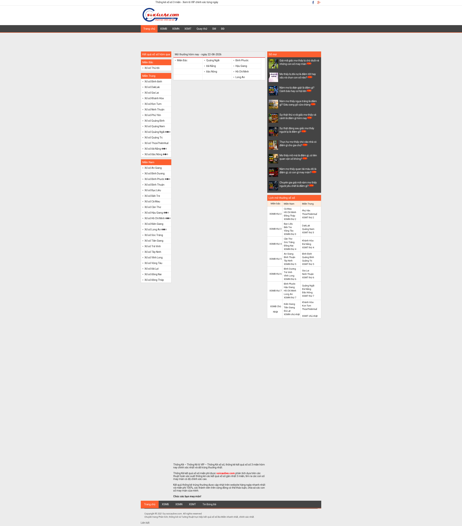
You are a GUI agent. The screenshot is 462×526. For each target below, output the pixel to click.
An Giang (288, 253)
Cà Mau (288, 208)
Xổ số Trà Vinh (153, 246)
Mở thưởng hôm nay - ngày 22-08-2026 (198, 54)
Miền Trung (148, 76)
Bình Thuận (289, 257)
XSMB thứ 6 (275, 273)
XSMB (163, 28)
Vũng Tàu (288, 230)
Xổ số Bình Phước (155, 179)
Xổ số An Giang (153, 167)
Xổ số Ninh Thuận (154, 109)
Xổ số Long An (153, 229)
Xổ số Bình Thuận (154, 184)
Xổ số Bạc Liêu (153, 190)
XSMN (175, 28)
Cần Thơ (288, 238)
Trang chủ (149, 28)
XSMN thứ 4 (290, 249)
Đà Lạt (287, 311)
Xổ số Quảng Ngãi (155, 131)
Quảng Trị (307, 260)
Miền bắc (275, 203)
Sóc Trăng (289, 242)
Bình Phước (242, 60)
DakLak (306, 225)
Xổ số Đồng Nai (153, 274)
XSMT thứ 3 (308, 232)
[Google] (313, 2)
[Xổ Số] (161, 21)
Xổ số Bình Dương (155, 173)
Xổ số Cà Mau (152, 201)
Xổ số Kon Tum (153, 103)
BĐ (223, 28)
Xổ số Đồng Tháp (154, 279)
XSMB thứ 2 (275, 213)
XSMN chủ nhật (292, 314)
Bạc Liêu (288, 223)
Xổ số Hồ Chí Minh (155, 218)
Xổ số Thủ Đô (152, 67)
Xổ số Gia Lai (152, 92)
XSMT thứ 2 (308, 217)
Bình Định (307, 253)
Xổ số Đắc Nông (154, 154)
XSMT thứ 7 (308, 296)
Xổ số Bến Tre (152, 195)
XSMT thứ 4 (308, 247)
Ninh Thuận (308, 274)
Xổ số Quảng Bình (155, 120)
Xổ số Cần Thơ (153, 207)
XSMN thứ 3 (290, 234)
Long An (240, 77)
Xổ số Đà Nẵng (153, 148)
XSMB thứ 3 (275, 228)
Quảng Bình (308, 257)
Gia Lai (305, 270)
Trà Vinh (288, 272)
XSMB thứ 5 (275, 258)
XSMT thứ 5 (308, 264)
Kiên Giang (289, 304)
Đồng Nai (288, 245)
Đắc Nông (211, 71)
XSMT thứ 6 (308, 277)
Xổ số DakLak (152, 87)
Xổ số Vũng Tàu (153, 263)
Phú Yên (306, 210)
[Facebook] (319, 2)
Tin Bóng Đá (209, 504)
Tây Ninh (288, 260)
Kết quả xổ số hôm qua (156, 54)
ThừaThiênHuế (309, 214)
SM (214, 28)
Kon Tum (306, 305)
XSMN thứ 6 (290, 279)
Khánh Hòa (307, 240)
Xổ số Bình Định (153, 81)
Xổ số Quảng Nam (155, 126)
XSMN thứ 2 (290, 219)
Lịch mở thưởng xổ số (282, 197)
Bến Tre (288, 227)
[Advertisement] (231, 41)
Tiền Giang (289, 307)
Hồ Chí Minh (242, 71)
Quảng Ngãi (212, 60)
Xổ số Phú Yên (153, 115)
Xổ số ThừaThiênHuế (156, 143)
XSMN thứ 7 (290, 297)
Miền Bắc (147, 62)
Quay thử (202, 28)
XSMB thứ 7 (275, 290)
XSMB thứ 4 (275, 243)
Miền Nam (148, 162)
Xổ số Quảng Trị (153, 137)
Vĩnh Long (289, 275)
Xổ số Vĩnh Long (154, 257)
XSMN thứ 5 (290, 264)
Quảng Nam (308, 229)
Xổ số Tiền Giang (154, 240)
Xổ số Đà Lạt (152, 268)
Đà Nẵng (211, 66)
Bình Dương (290, 268)
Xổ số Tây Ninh (153, 251)
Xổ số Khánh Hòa (154, 98)
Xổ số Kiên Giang (154, 223)
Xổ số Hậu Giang (154, 212)
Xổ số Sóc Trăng (154, 235)
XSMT (187, 28)
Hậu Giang (241, 66)
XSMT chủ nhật (310, 316)
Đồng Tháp (289, 215)
